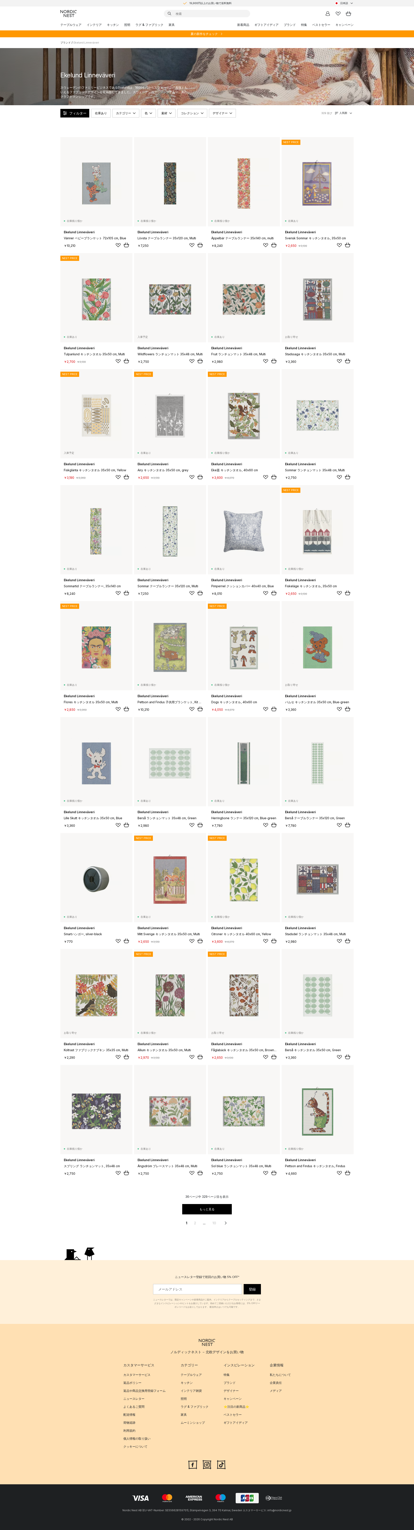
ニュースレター (133, 1398)
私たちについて (280, 1375)
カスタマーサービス (137, 1375)
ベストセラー (321, 25)
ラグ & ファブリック (149, 25)
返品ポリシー (132, 1382)
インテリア (94, 25)
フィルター (77, 113)
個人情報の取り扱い (137, 1438)
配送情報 (129, 1414)
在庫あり (101, 113)
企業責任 (276, 1382)
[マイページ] (328, 13)
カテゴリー (123, 113)
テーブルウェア (71, 25)
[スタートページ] (68, 13)
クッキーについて (135, 1446)
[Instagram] (207, 1464)
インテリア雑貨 (191, 1390)
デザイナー (220, 113)
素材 (164, 113)
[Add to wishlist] (118, 245)
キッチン (113, 25)
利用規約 (129, 1430)
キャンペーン (345, 25)
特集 (304, 25)
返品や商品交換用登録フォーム (144, 1390)
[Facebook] (193, 1464)
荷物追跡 (129, 1422)
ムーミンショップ (193, 1422)
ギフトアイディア (266, 25)
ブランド (290, 25)
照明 (127, 25)
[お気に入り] (338, 13)
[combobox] (344, 3)
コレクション (190, 113)
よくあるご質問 (133, 1406)
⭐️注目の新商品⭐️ (236, 1406)
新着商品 (243, 25)
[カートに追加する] (126, 244)
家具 (172, 25)
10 (214, 1223)
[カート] (348, 13)
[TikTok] (221, 1464)
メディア (276, 1390)
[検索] (169, 13)
